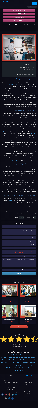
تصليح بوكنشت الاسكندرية (15, 354)
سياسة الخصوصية (19, 3)
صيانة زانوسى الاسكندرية (18, 79)
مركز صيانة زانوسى (9, 102)
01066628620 (6, 213)
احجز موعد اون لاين (13, 3)
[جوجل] (12, 398)
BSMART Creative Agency (7, 365)
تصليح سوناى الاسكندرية (13, 357)
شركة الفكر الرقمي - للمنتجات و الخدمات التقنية (16, 367)
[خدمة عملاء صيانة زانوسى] (10, 311)
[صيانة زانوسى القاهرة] (10, 290)
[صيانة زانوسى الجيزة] (28, 290)
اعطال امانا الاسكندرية (10, 359)
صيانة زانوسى (35, 3)
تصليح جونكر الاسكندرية (24, 357)
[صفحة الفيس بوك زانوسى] (16, 394)
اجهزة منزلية (29, 3)
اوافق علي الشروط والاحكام (18, 269)
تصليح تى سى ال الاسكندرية (28, 354)
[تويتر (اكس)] (12, 394)
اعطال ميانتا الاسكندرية (22, 362)
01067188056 (10, 200)
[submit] (28, 7)
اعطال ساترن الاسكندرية (10, 362)
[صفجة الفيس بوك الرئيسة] (6, 398)
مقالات (24, 3)
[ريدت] (9, 394)
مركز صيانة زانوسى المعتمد (14, 84)
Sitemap (9, 375)
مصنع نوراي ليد (31, 367)
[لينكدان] (9, 398)
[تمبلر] (2, 394)
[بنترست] (6, 394)
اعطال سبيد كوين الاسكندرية (23, 359)
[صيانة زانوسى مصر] (28, 311)
